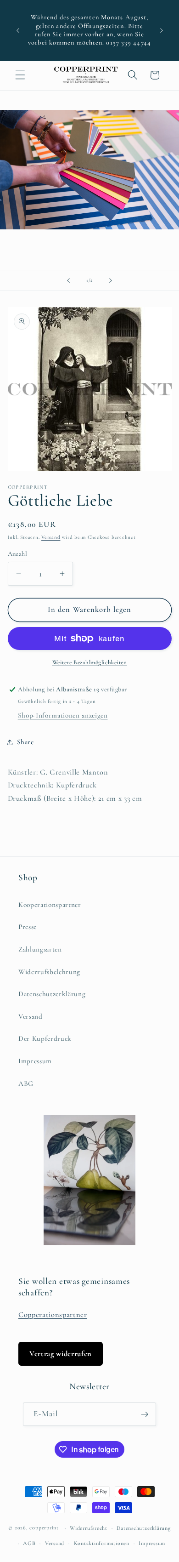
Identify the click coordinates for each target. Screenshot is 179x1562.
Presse (27, 927)
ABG (26, 1083)
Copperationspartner (52, 1314)
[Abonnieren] (145, 1414)
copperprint (43, 1528)
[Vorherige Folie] (68, 280)
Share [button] (25, 742)
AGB (29, 1543)
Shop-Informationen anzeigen (63, 715)
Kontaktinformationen (101, 1543)
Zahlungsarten (40, 949)
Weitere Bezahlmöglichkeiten (89, 662)
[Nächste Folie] (111, 280)
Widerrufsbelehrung (49, 972)
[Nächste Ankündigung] (161, 30)
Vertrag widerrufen (60, 1353)
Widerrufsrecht (88, 1528)
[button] (20, 75)
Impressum (35, 1061)
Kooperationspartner (49, 905)
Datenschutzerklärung (51, 994)
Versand (50, 537)
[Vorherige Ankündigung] (18, 30)
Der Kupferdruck (45, 1038)
